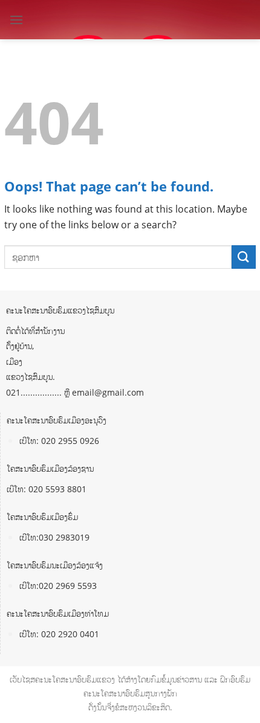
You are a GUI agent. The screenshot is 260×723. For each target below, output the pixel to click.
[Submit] (244, 257)
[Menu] (16, 19)
